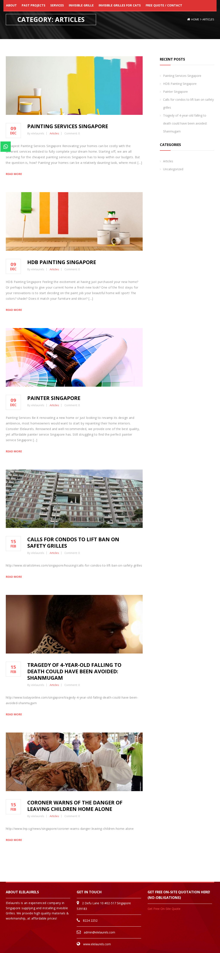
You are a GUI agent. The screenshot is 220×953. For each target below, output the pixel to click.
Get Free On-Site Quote (164, 909)
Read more (14, 174)
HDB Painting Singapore (61, 262)
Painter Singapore (53, 397)
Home (195, 19)
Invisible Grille (81, 5)
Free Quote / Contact (164, 5)
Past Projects (33, 5)
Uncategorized (173, 169)
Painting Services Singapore (67, 126)
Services (57, 5)
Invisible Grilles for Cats (120, 5)
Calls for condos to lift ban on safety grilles (73, 542)
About (11, 5)
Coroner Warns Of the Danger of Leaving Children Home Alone (74, 805)
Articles (208, 19)
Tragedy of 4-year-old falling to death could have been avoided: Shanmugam (74, 671)
